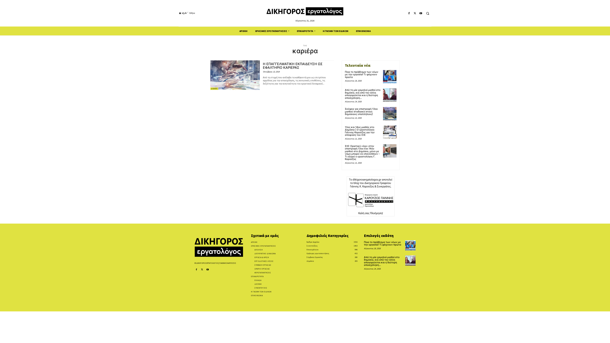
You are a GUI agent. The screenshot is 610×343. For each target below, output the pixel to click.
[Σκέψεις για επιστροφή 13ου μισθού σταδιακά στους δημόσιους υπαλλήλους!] (389, 114)
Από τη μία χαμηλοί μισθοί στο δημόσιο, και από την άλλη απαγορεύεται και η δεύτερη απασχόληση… (362, 93)
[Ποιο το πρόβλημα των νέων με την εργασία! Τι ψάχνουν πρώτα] (389, 77)
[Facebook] (409, 13)
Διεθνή (214, 89)
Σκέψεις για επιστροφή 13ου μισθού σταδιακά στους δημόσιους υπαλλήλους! (361, 111)
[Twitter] (415, 13)
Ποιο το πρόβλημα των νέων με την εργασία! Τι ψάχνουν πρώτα (361, 74)
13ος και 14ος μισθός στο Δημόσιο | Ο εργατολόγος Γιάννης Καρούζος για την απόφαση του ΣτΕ (360, 131)
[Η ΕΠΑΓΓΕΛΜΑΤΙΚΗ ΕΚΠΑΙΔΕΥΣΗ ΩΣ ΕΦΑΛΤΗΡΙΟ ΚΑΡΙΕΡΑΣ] (235, 75)
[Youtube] (421, 13)
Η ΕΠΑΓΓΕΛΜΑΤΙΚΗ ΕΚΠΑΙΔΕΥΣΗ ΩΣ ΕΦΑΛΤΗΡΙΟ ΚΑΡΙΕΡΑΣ (293, 66)
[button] (427, 13)
